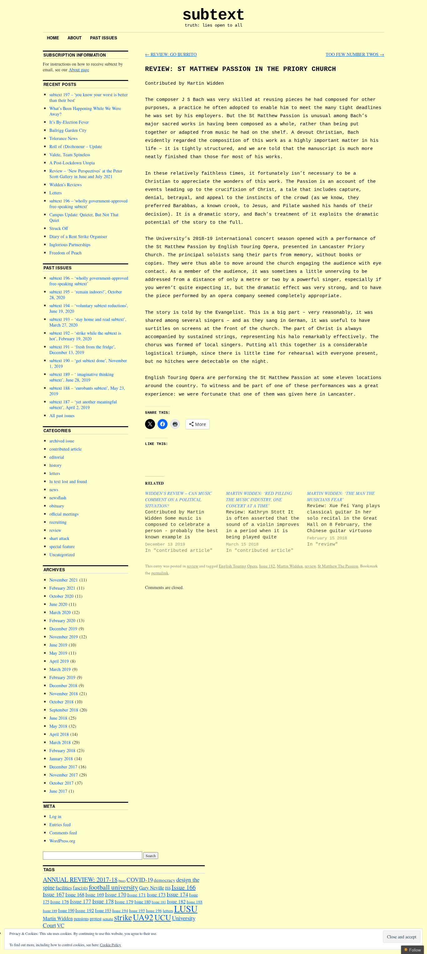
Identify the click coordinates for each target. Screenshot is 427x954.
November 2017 (63, 775)
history (55, 465)
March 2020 (60, 612)
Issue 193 (103, 910)
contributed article (65, 449)
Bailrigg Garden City (68, 130)
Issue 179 (124, 901)
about (75, 38)
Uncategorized (62, 554)
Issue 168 (74, 894)
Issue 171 (136, 895)
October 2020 (61, 596)
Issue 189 (50, 910)
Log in (55, 816)
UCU (162, 917)
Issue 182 (267, 566)
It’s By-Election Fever (69, 122)
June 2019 (58, 645)
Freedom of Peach (65, 253)
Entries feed (60, 824)
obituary (56, 506)
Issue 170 (115, 894)
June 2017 (58, 791)
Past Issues (103, 38)
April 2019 (59, 661)
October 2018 (61, 702)
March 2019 (60, 669)
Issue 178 (103, 901)
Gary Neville (151, 887)
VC (60, 925)
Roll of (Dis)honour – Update (75, 146)
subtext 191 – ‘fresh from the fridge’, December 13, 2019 (82, 349)
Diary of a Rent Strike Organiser (78, 236)
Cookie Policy (110, 944)
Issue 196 (154, 910)
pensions (81, 919)
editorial (56, 457)
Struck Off (58, 228)
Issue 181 (159, 902)
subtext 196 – (88, 203)
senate (108, 919)
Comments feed (63, 833)
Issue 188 (195, 902)
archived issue (61, 441)
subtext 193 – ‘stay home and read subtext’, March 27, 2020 (87, 322)
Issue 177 (80, 901)
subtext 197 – (88, 97)
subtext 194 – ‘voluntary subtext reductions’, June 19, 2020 (88, 308)
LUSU (186, 908)
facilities (64, 887)
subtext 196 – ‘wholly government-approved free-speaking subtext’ (88, 281)
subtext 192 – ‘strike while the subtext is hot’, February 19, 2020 (85, 336)
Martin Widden (290, 566)
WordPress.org (62, 841)
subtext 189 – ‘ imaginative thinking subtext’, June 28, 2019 (81, 377)
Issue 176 (59, 901)
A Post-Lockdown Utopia (72, 163)
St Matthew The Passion (338, 566)
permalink (159, 573)
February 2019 (62, 677)
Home (53, 38)
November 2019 (63, 637)
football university (113, 887)
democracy (164, 880)
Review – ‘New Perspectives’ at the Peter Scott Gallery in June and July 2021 (85, 173)
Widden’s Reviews (65, 184)
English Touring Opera (238, 566)
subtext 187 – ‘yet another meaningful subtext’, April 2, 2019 (83, 404)
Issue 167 (53, 894)
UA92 (143, 917)
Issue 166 (184, 887)
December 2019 (63, 629)
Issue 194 (120, 910)
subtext (213, 15)
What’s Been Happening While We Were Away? (85, 111)
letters (54, 473)
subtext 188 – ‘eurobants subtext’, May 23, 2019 (87, 391)
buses (122, 880)
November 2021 (63, 580)
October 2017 (61, 783)
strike (123, 917)
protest (96, 919)
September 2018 (63, 710)
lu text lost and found (68, 481)
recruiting (58, 522)
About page (79, 69)
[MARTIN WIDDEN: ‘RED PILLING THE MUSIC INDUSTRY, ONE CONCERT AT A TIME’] (266, 522)
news (53, 489)
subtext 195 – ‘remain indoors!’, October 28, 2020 (85, 294)
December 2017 (63, 767)
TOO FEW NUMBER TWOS (355, 54)
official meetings (63, 514)
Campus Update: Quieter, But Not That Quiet (83, 217)
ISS (168, 888)
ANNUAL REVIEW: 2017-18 (80, 879)
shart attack (59, 538)
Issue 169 (94, 894)
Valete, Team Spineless (69, 154)
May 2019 (58, 653)
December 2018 (63, 685)
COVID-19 (140, 879)
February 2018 (62, 750)
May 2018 (58, 726)
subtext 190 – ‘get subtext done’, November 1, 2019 (88, 363)
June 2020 (58, 604)
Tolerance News (63, 138)
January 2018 (61, 759)
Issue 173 (156, 894)
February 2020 (62, 620)
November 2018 (63, 694)
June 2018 (58, 718)
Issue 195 (137, 910)
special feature (62, 546)
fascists (80, 887)
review (192, 566)
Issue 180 (142, 902)
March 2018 (60, 742)
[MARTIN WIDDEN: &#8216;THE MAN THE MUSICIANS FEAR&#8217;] (347, 518)
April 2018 (59, 734)
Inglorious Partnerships (69, 244)
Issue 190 (66, 910)
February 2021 (62, 588)
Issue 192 (84, 910)
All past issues (61, 415)
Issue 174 (177, 894)
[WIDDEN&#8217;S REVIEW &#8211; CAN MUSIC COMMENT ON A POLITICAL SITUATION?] (185, 522)
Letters (55, 193)
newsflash (57, 498)
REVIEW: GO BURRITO (171, 54)
